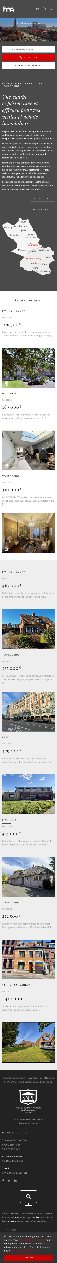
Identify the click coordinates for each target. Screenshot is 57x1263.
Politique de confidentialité (28, 1119)
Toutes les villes (38, 209)
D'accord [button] (28, 1258)
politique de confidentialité (25, 1250)
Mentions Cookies (28, 1123)
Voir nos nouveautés (28, 65)
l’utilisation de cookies (33, 1240)
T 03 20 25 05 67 (11, 1149)
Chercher (30, 57)
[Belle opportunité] (7, 385)
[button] (40, 1250)
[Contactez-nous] (50, 9)
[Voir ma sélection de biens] (35, 9)
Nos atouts (41, 198)
